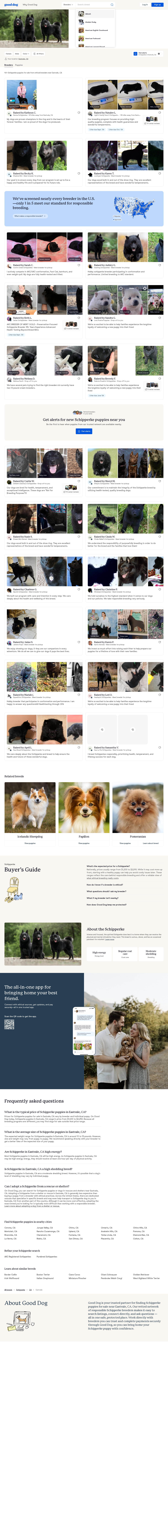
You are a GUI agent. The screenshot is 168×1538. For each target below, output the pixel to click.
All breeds (8, 1290)
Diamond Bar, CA (141, 1235)
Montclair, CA (10, 1231)
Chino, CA (73, 1228)
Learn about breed (151, 843)
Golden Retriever (141, 1275)
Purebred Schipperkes (47, 1257)
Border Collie (10, 1275)
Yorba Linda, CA (108, 1235)
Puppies (19, 65)
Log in (145, 5)
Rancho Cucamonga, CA (48, 1231)
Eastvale (39, 1290)
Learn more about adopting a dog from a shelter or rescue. (32, 1206)
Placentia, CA (107, 1239)
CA (30, 1290)
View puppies (30, 843)
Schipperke (20, 1290)
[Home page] (11, 4)
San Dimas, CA (76, 1239)
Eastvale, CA (23, 59)
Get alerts (85, 431)
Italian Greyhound (45, 1278)
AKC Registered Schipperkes (17, 1257)
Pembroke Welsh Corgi (111, 1278)
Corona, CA (9, 1228)
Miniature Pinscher (77, 1278)
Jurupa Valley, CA (45, 1228)
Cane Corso (74, 1275)
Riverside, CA (10, 1235)
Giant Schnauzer (109, 1275)
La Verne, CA (10, 1239)
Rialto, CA (41, 1239)
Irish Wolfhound (11, 1278)
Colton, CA (138, 1239)
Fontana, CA (74, 1235)
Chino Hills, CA (140, 1228)
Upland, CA (74, 1231)
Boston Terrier (43, 1275)
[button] (22, 95)
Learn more (109, 939)
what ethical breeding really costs (102, 878)
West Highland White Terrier (146, 1278)
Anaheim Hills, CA (109, 1231)
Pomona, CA (139, 1231)
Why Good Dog (30, 5)
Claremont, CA (44, 1235)
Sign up (157, 5)
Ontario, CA (106, 1228)
